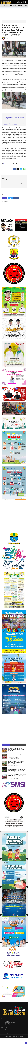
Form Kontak (8, 1030)
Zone (4, 163)
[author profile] (3, 38)
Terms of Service (8, 1024)
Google (4, 198)
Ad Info (6, 1033)
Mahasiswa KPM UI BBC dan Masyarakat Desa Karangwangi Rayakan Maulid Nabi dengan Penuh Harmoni (17, 769)
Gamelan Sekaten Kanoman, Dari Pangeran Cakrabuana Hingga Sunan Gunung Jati (16, 749)
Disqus (10, 198)
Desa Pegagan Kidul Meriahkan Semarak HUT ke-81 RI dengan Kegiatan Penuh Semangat (17, 775)
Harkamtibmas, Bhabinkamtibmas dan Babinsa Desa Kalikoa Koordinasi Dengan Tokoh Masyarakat (13, 30)
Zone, (17, 38)
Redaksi (6, 1032)
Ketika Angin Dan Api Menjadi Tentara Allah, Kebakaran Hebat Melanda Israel (14, 123)
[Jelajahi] (25, 2)
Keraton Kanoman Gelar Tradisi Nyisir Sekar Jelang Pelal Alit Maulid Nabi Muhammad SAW (16, 762)
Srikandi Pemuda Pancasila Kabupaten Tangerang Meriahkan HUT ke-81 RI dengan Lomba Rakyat (16, 756)
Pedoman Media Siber (9, 1026)
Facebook (16, 198)
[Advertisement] (14, 516)
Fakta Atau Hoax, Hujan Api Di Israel (12, 120)
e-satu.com (7, 1036)
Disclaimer (7, 1021)
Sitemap (7, 1029)
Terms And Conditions (10, 1022)
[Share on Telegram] (21, 169)
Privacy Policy (8, 1023)
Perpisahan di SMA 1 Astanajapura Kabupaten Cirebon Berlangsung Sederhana (14, 118)
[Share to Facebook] (14, 169)
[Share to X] (17, 169)
